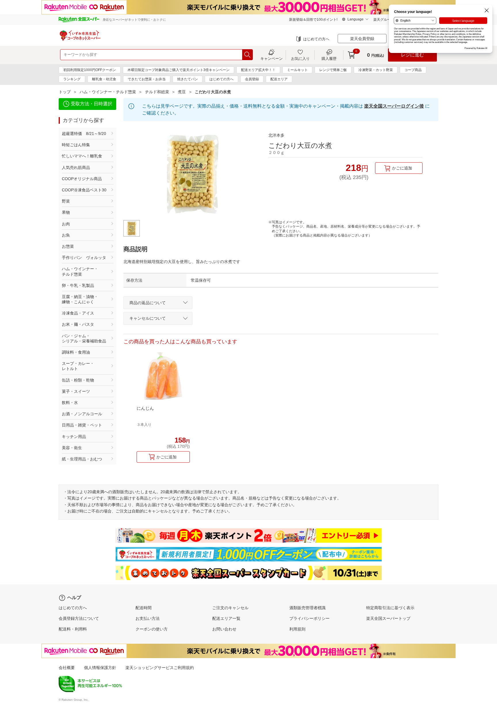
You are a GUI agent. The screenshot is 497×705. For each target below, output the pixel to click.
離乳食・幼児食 (104, 79)
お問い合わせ (224, 629)
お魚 (66, 235)
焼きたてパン (187, 79)
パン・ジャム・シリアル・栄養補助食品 (84, 338)
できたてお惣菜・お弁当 (147, 79)
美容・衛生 (72, 447)
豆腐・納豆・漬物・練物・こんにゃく (80, 299)
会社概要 (67, 667)
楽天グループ (383, 20)
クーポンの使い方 (151, 629)
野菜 (66, 201)
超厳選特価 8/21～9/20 (84, 133)
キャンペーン (271, 58)
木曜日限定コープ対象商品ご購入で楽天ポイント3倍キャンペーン (178, 70)
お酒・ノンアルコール (82, 413)
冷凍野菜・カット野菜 (375, 70)
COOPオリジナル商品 (82, 178)
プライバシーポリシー (309, 618)
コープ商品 (413, 70)
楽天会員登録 (362, 38)
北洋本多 (276, 135)
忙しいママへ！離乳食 (82, 156)
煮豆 (182, 91)
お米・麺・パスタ (78, 324)
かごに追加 (402, 168)
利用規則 (297, 629)
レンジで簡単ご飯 (333, 70)
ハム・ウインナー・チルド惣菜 (108, 91)
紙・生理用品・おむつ (82, 459)
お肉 (66, 224)
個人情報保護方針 (100, 667)
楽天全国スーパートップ (388, 618)
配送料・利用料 (73, 629)
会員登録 (252, 79)
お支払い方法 (147, 618)
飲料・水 (70, 402)
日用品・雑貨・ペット (82, 425)
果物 (66, 212)
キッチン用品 (74, 436)
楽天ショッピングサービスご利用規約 (159, 667)
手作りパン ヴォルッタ (84, 257)
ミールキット (297, 70)
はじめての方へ (316, 39)
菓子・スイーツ (76, 391)
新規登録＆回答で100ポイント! (313, 20)
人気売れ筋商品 (76, 167)
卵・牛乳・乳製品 (78, 285)
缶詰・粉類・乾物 (78, 380)
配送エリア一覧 (226, 618)
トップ (65, 91)
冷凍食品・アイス (78, 313)
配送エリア (279, 79)
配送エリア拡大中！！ (258, 70)
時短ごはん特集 (76, 144)
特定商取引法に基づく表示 (390, 607)
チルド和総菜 (157, 91)
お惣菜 (68, 246)
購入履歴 (329, 58)
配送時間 (143, 607)
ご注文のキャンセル (230, 607)
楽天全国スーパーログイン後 (394, 106)
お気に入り (300, 58)
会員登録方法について (79, 618)
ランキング (72, 79)
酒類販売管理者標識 (307, 607)
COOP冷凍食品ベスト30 (84, 190)
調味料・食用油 (76, 352)
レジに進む (412, 54)
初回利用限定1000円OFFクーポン (89, 70)
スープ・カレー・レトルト (78, 366)
